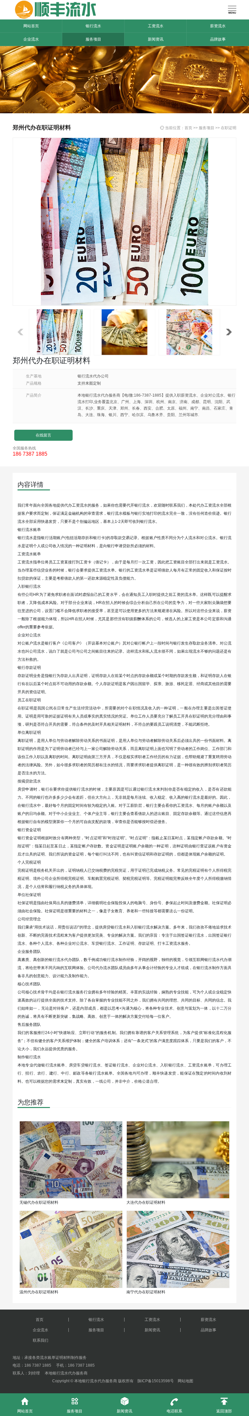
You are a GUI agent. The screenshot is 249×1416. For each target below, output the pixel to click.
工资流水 (155, 26)
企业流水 (31, 39)
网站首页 (31, 26)
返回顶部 (224, 1405)
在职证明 (228, 128)
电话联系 (174, 1405)
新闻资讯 (155, 39)
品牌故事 (218, 39)
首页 (188, 128)
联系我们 (40, 1340)
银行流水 (93, 26)
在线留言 (43, 435)
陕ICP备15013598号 (155, 1381)
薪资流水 (218, 26)
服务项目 (93, 39)
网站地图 (185, 1381)
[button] (228, 332)
